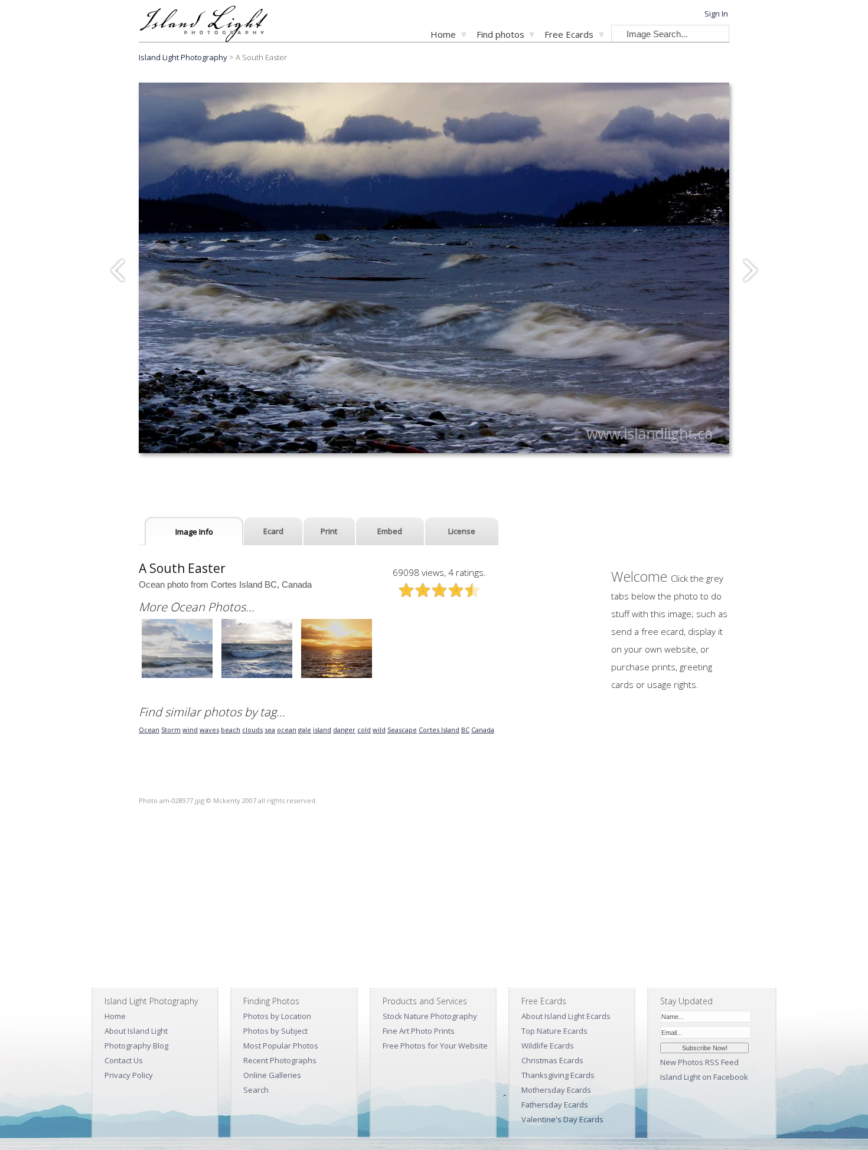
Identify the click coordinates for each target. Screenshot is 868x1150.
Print (329, 531)
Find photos (500, 34)
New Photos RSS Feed (699, 1062)
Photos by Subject (275, 1031)
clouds (252, 729)
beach (230, 729)
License (461, 531)
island (322, 729)
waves (209, 729)
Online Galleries (272, 1075)
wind (190, 729)
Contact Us (124, 1060)
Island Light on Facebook (704, 1077)
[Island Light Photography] (203, 39)
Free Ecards (568, 34)
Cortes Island (439, 729)
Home (443, 34)
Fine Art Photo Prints (419, 1031)
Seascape (402, 729)
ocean (286, 729)
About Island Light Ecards (566, 1016)
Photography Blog (136, 1045)
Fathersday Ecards (554, 1104)
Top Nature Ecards (554, 1031)
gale (304, 729)
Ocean (149, 729)
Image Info (194, 531)
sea (270, 729)
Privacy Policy (129, 1075)
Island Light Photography (183, 57)
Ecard (273, 531)
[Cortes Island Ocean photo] (177, 676)
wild (379, 729)
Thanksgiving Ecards (558, 1075)
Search (256, 1090)
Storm (171, 729)
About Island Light (136, 1031)
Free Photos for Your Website (435, 1045)
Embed (389, 531)
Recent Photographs (279, 1060)
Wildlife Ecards (547, 1045)
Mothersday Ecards (556, 1090)
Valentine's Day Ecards (562, 1119)
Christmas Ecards (552, 1060)
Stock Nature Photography (430, 1016)
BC (465, 729)
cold (364, 729)
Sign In (716, 13)
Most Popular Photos (280, 1045)
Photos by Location (277, 1016)
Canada (482, 729)
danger (344, 729)
